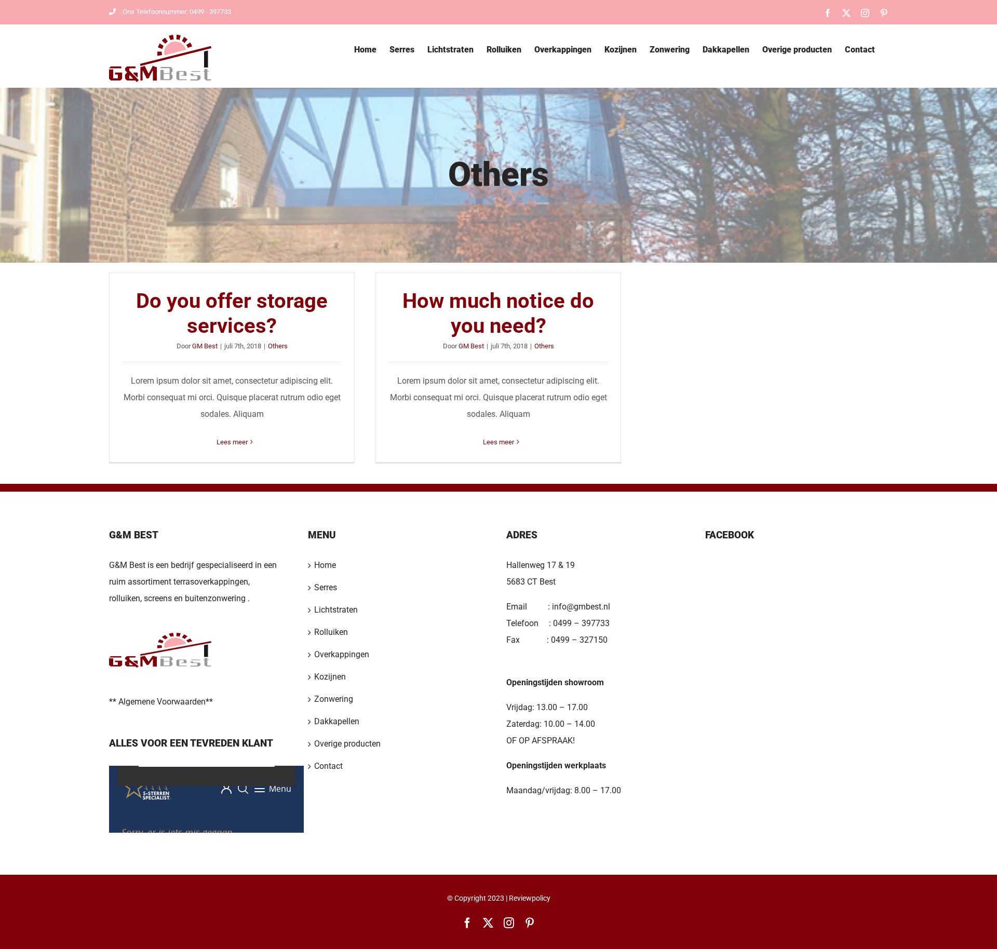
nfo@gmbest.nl (582, 607)
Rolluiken (331, 632)
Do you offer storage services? (232, 313)
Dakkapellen (336, 721)
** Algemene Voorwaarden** (161, 702)
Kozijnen (330, 677)
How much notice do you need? (498, 313)
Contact (328, 766)
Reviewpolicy (529, 898)
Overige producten (347, 744)
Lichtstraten (336, 610)
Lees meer (232, 442)
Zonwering (333, 699)
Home (325, 565)
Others (278, 346)
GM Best (205, 346)
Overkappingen (341, 654)
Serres (325, 587)
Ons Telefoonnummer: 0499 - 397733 (177, 12)
